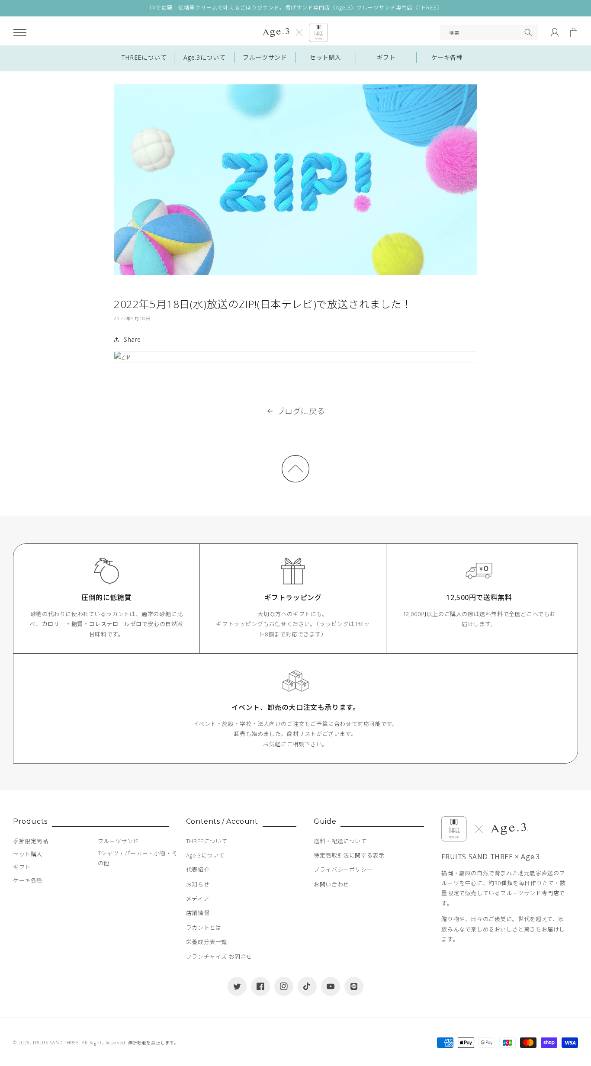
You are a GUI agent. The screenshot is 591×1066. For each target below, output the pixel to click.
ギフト (386, 57)
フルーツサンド (265, 57)
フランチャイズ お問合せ (219, 956)
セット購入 (325, 57)
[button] (19, 32)
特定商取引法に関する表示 (349, 855)
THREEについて (144, 57)
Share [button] (132, 339)
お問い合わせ (331, 884)
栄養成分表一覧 (206, 942)
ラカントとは (204, 927)
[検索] (528, 32)
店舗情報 (197, 913)
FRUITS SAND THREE (56, 1043)
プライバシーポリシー (343, 869)
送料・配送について (340, 841)
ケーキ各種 (447, 57)
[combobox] (489, 32)
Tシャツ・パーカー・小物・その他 (137, 858)
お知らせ (197, 884)
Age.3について (204, 57)
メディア (197, 898)
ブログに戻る (301, 411)
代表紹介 (197, 869)
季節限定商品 (30, 841)
